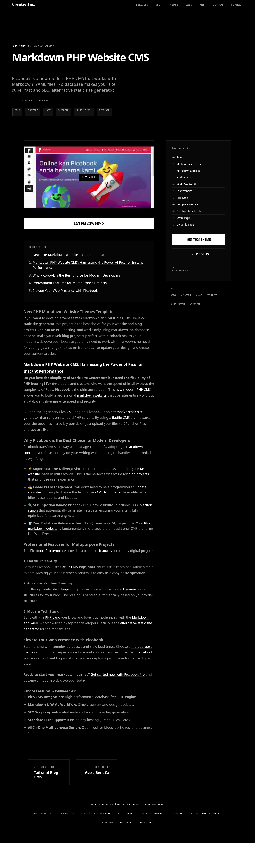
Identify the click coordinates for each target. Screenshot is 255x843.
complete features (98, 550)
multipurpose (84, 110)
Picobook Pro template (48, 550)
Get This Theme (199, 240)
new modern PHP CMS (133, 389)
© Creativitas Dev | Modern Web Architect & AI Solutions (127, 804)
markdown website (92, 395)
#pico (173, 295)
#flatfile (186, 295)
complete (63, 110)
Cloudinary (157, 813)
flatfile (32, 110)
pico (17, 110)
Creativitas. (23, 4)
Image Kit (178, 813)
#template (195, 304)
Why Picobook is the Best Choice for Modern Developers (76, 275)
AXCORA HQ (126, 822)
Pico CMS (66, 411)
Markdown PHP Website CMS (80, 57)
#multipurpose (178, 304)
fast (48, 110)
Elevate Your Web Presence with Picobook (65, 290)
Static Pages (61, 589)
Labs (189, 4)
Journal (218, 4)
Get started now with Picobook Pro (118, 674)
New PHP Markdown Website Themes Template (69, 254)
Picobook (146, 652)
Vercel (81, 813)
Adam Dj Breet (210, 813)
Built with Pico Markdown (32, 100)
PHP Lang (52, 617)
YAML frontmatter (108, 492)
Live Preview (199, 254)
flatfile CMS (121, 417)
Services (142, 4)
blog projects (138, 474)
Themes (173, 4)
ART (202, 4)
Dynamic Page (134, 589)
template (104, 110)
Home (14, 46)
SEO (158, 4)
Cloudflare (105, 813)
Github (130, 813)
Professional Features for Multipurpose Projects (70, 283)
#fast (199, 295)
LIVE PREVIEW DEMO (89, 223)
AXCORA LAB (146, 822)
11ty (52, 813)
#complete (212, 295)
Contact (237, 4)
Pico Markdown (180, 270)
